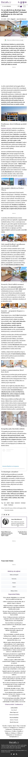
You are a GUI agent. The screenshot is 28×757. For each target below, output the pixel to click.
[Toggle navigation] (26, 2)
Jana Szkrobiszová (16, 519)
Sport (14, 726)
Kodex (9, 751)
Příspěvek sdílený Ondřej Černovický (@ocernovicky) (15, 468)
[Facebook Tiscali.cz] (11, 754)
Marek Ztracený (14, 722)
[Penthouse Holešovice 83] (23, 305)
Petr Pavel (14, 710)
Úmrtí (14, 586)
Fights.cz (7, 733)
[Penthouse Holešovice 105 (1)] (14, 274)
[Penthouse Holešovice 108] (7, 237)
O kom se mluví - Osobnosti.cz (14, 704)
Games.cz (6, 727)
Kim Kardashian (14, 717)
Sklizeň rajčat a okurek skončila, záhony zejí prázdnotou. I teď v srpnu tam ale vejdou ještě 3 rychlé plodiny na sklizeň (14, 644)
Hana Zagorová (14, 712)
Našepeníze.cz (10, 735)
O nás (6, 751)
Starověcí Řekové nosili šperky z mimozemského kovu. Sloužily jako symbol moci (14, 624)
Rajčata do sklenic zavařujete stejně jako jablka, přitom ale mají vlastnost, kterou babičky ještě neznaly (14, 607)
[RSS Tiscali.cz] (16, 754)
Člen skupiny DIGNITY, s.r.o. (21, 750)
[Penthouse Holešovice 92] (7, 363)
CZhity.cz (19, 733)
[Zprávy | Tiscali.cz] (6, 2)
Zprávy (10, 726)
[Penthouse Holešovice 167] (14, 113)
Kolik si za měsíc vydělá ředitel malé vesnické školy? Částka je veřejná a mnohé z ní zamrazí (14, 661)
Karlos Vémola (14, 720)
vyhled (8, 502)
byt (5, 502)
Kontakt (2, 751)
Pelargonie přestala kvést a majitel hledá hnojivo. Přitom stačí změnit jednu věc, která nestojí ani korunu (14, 655)
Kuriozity (14, 578)
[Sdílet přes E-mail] (8, 515)
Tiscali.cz (4, 726)
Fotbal (14, 582)
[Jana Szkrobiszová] (5, 521)
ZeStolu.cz (21, 727)
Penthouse (10, 504)
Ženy (18, 726)
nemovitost (17, 502)
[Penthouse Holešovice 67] (20, 181)
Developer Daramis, (6, 128)
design (12, 502)
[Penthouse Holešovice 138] (14, 305)
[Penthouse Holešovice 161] (5, 305)
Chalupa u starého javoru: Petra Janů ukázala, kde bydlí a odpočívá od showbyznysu (14, 630)
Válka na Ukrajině (14, 574)
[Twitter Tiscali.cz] (14, 754)
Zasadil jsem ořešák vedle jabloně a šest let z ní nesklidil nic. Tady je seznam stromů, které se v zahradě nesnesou (14, 650)
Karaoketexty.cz (17, 729)
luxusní (5, 504)
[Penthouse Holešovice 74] (14, 418)
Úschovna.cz (8, 731)
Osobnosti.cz (9, 729)
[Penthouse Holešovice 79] (20, 363)
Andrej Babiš (14, 707)
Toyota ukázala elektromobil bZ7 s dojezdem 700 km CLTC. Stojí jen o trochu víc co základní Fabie (14, 694)
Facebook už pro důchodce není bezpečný (22, 533)
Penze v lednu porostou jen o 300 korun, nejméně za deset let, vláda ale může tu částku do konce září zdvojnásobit (14, 619)
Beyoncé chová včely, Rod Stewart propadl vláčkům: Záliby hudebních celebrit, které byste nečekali (14, 613)
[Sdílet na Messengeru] (4, 515)
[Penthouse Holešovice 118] (7, 181)
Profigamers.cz (14, 727)
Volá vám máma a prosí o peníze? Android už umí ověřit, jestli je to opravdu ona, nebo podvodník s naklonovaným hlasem (14, 678)
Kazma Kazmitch (14, 714)
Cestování (23, 726)
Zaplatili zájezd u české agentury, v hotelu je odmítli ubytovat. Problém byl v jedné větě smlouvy (14, 673)
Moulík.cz (20, 731)
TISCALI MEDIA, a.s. (12, 750)
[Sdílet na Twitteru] (6, 515)
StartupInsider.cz (14, 736)
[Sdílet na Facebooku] (2, 515)
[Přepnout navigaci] (21, 2)
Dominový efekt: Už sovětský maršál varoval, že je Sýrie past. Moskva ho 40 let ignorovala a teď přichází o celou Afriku (14, 667)
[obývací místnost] (20, 237)
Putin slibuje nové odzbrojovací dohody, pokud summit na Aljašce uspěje (7, 533)
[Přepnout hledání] (19, 2)
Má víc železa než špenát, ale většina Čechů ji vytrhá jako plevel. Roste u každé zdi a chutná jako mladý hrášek (14, 684)
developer (23, 502)
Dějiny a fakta (14, 591)
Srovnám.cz (18, 735)
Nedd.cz (14, 731)
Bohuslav (9, 6)
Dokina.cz (13, 733)
